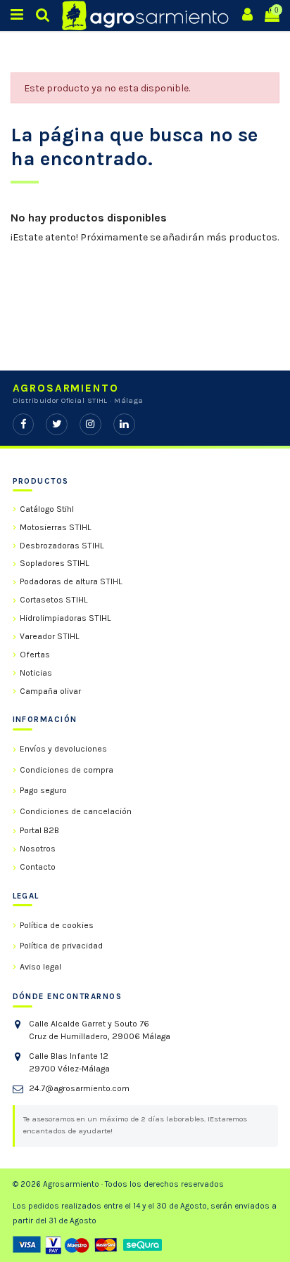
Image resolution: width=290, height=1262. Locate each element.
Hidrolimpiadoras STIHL (65, 618)
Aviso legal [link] (40, 967)
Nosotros (38, 849)
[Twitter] (57, 424)
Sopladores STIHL (54, 563)
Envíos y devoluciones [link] (63, 749)
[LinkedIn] (124, 424)
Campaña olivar (50, 691)
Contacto (38, 867)
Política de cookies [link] (57, 925)
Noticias (36, 673)
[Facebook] (23, 424)
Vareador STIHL (50, 636)
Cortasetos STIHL (54, 600)
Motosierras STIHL (56, 527)
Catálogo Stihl (47, 509)
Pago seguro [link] (43, 790)
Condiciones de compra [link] (66, 770)
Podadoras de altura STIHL (71, 581)
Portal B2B (39, 830)
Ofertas (35, 654)
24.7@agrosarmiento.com (79, 1088)
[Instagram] (90, 424)
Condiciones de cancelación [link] (76, 811)
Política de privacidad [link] (61, 946)
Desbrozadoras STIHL (62, 545)
